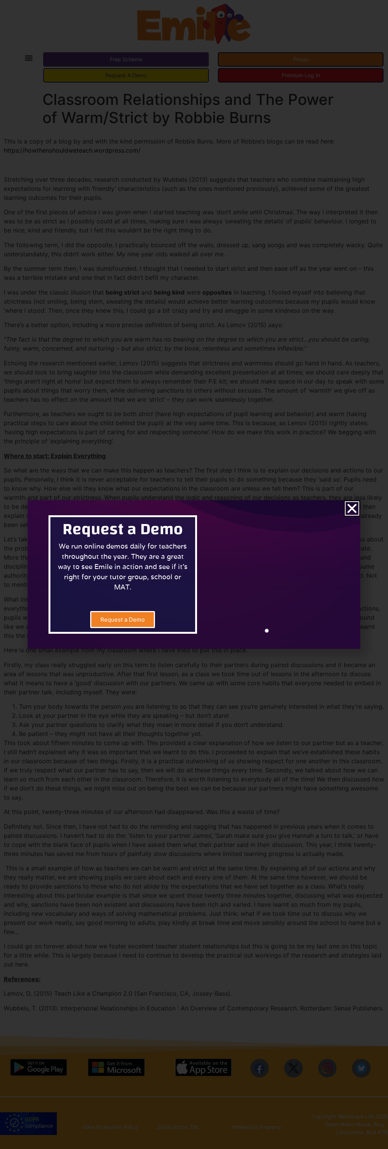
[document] (194, 574)
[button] (352, 508)
